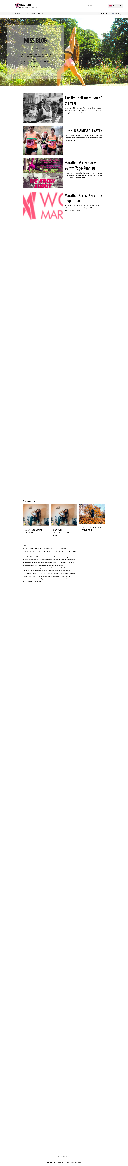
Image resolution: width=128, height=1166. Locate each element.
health (68, 570)
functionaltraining (64, 568)
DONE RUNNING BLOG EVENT (31, 551)
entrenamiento (27, 562)
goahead (57, 570)
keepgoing (73, 573)
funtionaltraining (27, 570)
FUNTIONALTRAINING (53, 551)
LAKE (24, 554)
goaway (63, 570)
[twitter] (104, 13)
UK (70, 554)
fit (57, 565)
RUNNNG (65, 554)
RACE (60, 554)
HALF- (62, 551)
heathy (34, 573)
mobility (41, 579)
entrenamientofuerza (38, 562)
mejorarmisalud (65, 576)
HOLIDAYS (68, 551)
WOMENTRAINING (35, 557)
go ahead (51, 570)
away (47, 557)
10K (24, 548)
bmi (72, 557)
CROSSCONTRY (61, 548)
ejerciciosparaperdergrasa (47, 559)
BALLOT (42, 548)
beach (51, 557)
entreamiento (71, 559)
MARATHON (50, 554)
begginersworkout (59, 557)
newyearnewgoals (56, 579)
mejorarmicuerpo (55, 576)
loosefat (40, 576)
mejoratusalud (27, 579)
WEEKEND (26, 557)
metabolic (35, 579)
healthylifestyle (27, 573)
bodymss (25, 559)
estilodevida (52, 565)
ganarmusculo (37, 570)
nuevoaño (64, 579)
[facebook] (109, 13)
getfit (43, 570)
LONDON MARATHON (39, 554)
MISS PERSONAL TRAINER (23, 5)
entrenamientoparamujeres (66, 562)
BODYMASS (49, 548)
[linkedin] (101, 13)
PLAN (55, 554)
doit (38, 559)
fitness (61, 565)
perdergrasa (38, 581)
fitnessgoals (54, 568)
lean (30, 576)
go (46, 570)
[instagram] (98, 13)
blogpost (67, 557)
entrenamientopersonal (41, 565)
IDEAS (74, 551)
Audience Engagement (32, 548)
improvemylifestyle (53, 573)
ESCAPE (44, 551)
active (43, 557)
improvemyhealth (42, 573)
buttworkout (32, 559)
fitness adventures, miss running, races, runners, (36, 568)
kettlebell (25, 576)
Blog (55, 548)
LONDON (29, 554)
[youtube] (106, 13)
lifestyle (34, 576)
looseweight (46, 576)
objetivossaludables (28, 581)
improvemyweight (64, 573)
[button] (120, 13)
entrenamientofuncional (51, 562)
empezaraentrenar (61, 559)
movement (47, 579)
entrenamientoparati (28, 565)
